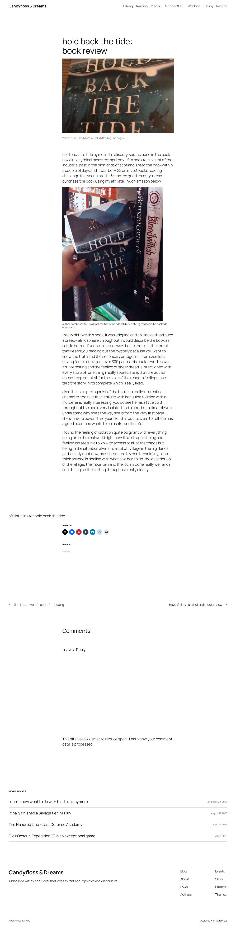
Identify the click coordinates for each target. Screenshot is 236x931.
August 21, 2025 (218, 813)
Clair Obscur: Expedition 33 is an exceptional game (52, 836)
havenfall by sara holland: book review (195, 604)
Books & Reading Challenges (108, 138)
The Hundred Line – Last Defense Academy (45, 824)
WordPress (221, 920)
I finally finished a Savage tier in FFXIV (40, 813)
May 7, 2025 (221, 835)
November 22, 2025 (216, 801)
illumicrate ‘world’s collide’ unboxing (39, 604)
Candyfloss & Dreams (27, 6)
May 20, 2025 (220, 824)
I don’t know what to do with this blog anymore (48, 802)
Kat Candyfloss (82, 138)
